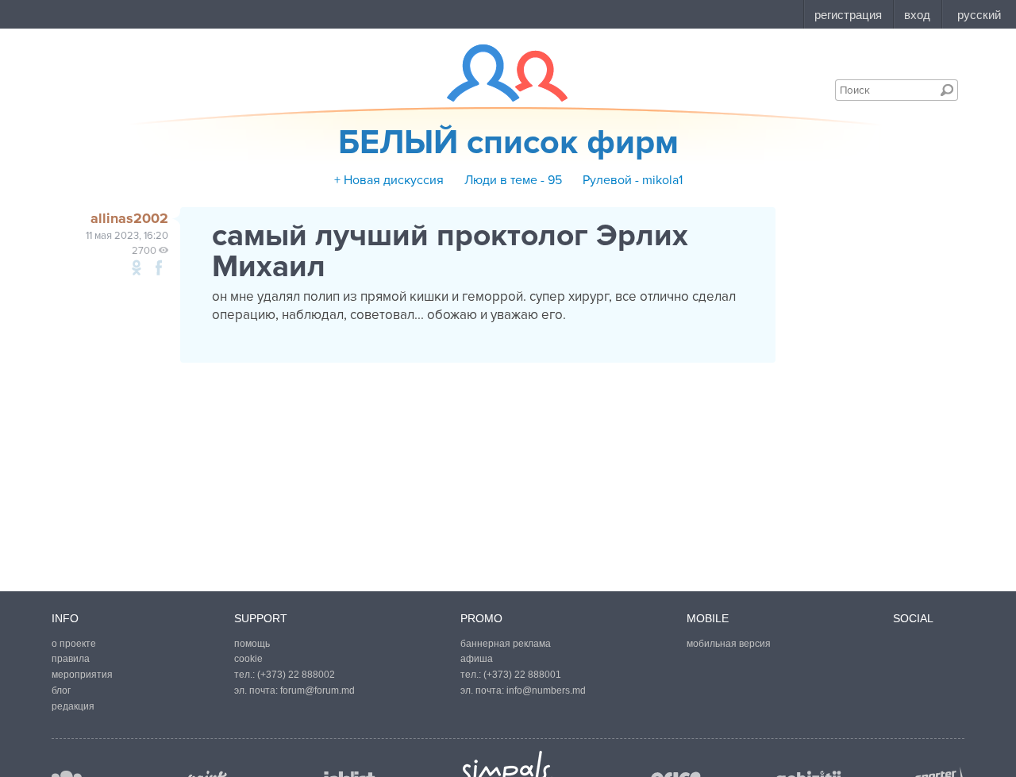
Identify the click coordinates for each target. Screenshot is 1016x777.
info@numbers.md (546, 690)
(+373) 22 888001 (522, 674)
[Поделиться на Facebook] (158, 267)
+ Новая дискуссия (389, 180)
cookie (248, 658)
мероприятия (82, 674)
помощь (252, 643)
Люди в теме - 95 (513, 180)
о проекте (74, 643)
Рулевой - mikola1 (633, 180)
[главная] (497, 73)
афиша (476, 658)
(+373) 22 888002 (296, 674)
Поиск (947, 89)
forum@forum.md (317, 690)
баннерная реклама (505, 643)
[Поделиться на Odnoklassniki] (136, 267)
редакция (73, 706)
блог (61, 690)
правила (71, 658)
